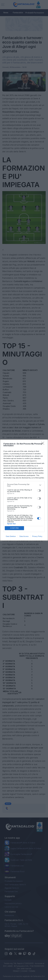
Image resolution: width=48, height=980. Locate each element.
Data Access (24, 536)
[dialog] (24, 490)
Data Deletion (11, 536)
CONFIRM (14, 528)
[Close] (43, 444)
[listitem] (24, 485)
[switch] (39, 490)
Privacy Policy (37, 536)
